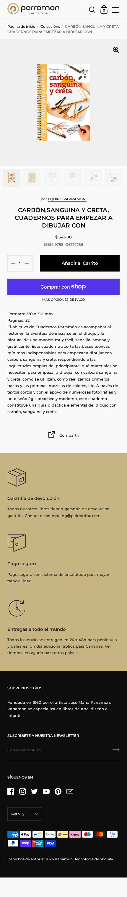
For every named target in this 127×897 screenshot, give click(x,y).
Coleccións (50, 26)
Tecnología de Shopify (93, 859)
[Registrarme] (116, 752)
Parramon (64, 859)
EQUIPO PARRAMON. (67, 199)
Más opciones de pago (63, 300)
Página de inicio (21, 26)
